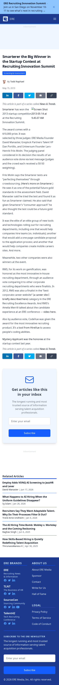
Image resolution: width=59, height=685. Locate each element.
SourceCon (11, 600)
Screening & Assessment (14, 73)
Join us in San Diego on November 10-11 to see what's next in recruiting (25, 7)
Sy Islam (6, 503)
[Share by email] (41, 95)
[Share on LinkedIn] (7, 95)
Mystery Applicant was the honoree (22, 339)
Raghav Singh (9, 531)
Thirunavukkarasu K (12, 546)
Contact (36, 581)
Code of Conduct (41, 624)
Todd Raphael (17, 81)
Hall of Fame (39, 594)
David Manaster (10, 489)
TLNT (7, 586)
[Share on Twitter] (29, 95)
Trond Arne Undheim (13, 517)
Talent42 (9, 613)
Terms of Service (41, 618)
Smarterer (8, 109)
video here (49, 311)
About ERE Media (41, 569)
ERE (6, 570)
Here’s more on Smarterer (37, 183)
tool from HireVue (29, 327)
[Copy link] (52, 95)
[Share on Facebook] (18, 95)
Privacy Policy (39, 611)
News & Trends (47, 104)
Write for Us (39, 588)
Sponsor (37, 575)
